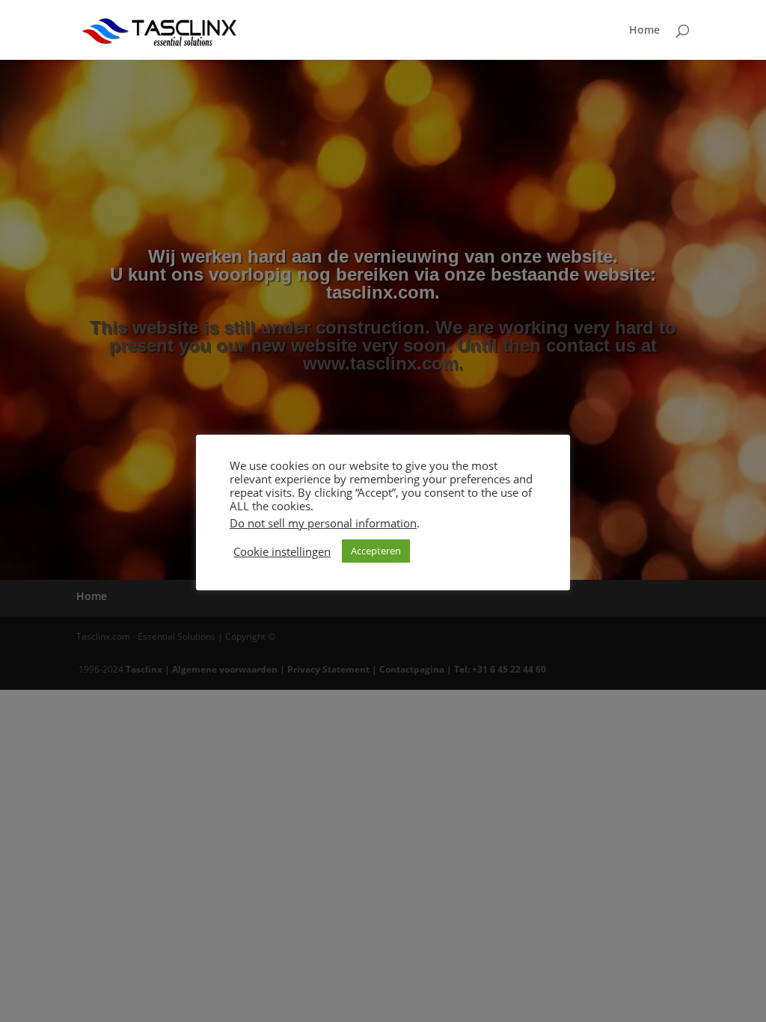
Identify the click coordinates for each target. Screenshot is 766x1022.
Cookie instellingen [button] (282, 551)
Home (644, 31)
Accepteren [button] (376, 550)
